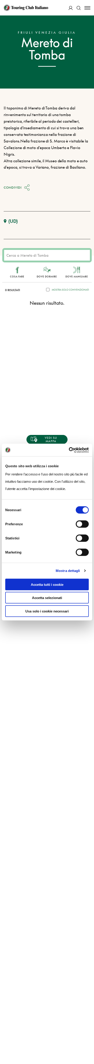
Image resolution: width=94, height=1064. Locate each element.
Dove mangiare (76, 276)
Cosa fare (17, 276)
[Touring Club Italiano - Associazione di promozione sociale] (26, 8)
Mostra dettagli (68, 571)
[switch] (82, 524)
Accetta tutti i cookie (47, 584)
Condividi (12, 187)
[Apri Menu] (87, 8)
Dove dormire (47, 276)
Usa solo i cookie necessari (47, 611)
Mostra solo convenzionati (70, 289)
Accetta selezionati (47, 598)
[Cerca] (78, 8)
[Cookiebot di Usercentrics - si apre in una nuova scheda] (69, 450)
